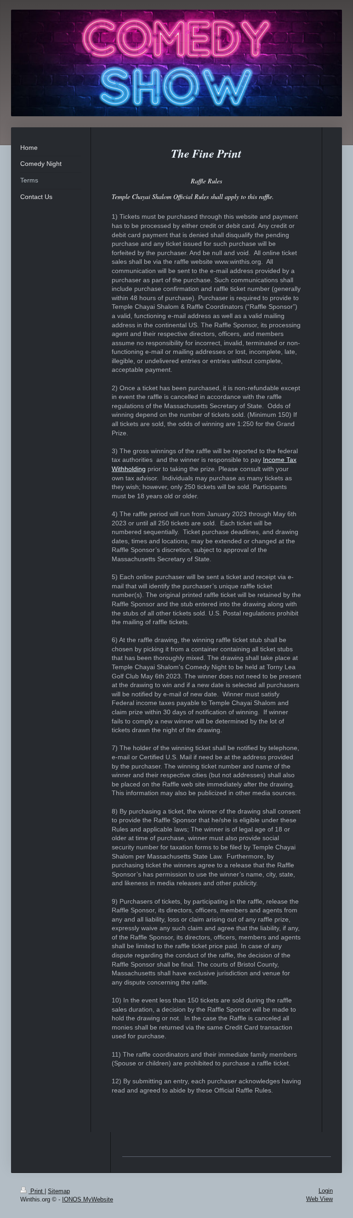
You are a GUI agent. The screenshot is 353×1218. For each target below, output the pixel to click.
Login (326, 1190)
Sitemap (59, 1191)
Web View (319, 1198)
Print (36, 1191)
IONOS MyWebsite (87, 1199)
